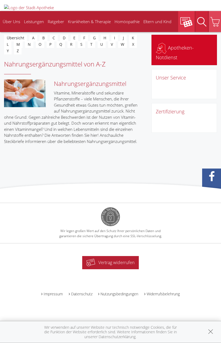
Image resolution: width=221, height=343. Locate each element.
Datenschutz (81, 293)
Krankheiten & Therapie (89, 21)
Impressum (53, 293)
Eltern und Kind (157, 21)
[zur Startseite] (29, 7)
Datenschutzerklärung (117, 336)
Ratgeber (56, 21)
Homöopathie (127, 21)
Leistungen (34, 21)
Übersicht (15, 37)
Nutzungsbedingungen (119, 293)
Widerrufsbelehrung (163, 293)
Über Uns (11, 21)
